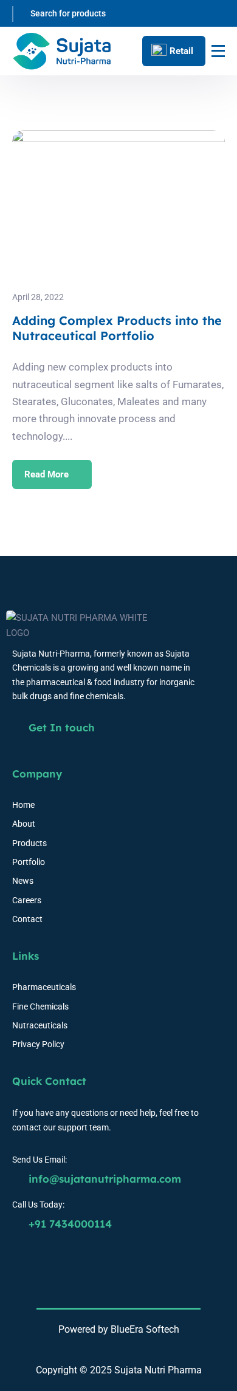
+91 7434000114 (69, 1223)
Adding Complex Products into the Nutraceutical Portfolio (117, 328)
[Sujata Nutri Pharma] (62, 51)
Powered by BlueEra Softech (118, 1329)
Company (37, 773)
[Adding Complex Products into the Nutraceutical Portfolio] (118, 137)
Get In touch (60, 727)
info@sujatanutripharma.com (103, 1178)
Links (25, 955)
